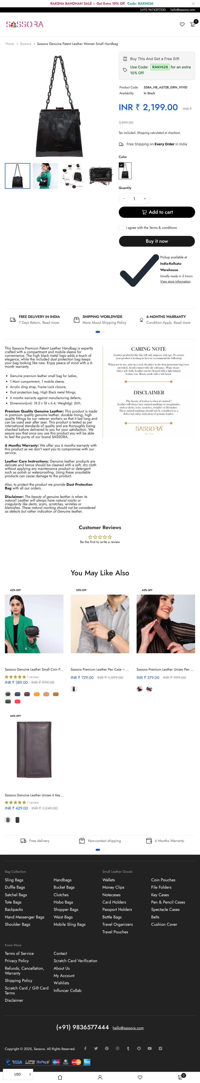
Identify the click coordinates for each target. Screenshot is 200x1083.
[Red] (17, 701)
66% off (15, 716)
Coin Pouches (163, 880)
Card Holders (114, 902)
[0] (192, 24)
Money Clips (113, 888)
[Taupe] (27, 701)
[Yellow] (37, 694)
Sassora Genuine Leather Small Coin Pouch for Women (45, 669)
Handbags (62, 880)
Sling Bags (14, 880)
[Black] (8, 694)
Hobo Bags (63, 902)
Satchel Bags (16, 895)
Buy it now (157, 241)
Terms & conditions (163, 227)
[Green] (125, 170)
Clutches (61, 895)
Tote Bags (13, 902)
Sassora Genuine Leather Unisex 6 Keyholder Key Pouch (45, 795)
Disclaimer (14, 1001)
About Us (62, 968)
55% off (81, 590)
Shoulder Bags (17, 924)
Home (10, 44)
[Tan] (56, 694)
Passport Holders (117, 910)
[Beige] (46, 694)
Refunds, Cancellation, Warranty (24, 971)
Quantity (125, 188)
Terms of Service (19, 954)
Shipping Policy (18, 981)
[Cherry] (83, 689)
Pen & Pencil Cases (168, 902)
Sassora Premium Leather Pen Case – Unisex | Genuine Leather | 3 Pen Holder (127, 669)
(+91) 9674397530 (152, 9)
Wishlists (61, 983)
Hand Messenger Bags (24, 917)
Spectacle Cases (165, 910)
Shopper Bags (66, 910)
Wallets (108, 880)
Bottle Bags (112, 917)
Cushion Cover (164, 924)
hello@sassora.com (182, 9)
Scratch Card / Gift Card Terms (27, 990)
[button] (97, 332)
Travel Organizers (117, 924)
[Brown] (27, 694)
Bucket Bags (64, 888)
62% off (15, 590)
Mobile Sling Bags (70, 924)
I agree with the (151, 227)
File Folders (161, 888)
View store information (175, 281)
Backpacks (14, 910)
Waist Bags (63, 917)
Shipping (143, 132)
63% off (147, 590)
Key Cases (160, 895)
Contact (60, 954)
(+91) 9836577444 (82, 1027)
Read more (50, 322)
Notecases (111, 895)
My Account (64, 976)
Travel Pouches (115, 932)
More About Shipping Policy (104, 322)
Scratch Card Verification (75, 961)
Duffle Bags (15, 888)
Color (123, 157)
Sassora (26, 44)
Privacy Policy (17, 961)
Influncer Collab (67, 991)
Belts (155, 917)
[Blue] (17, 694)
